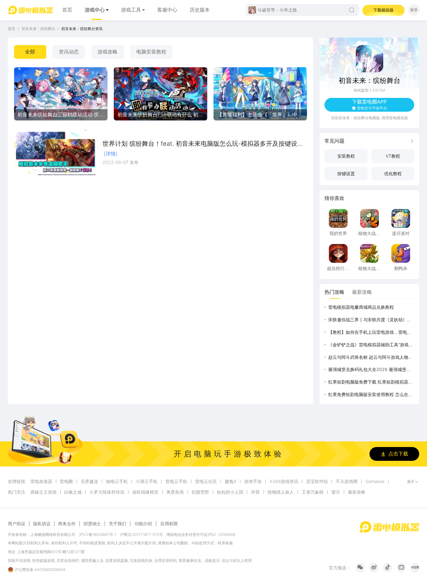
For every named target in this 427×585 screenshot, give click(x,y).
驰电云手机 (117, 481)
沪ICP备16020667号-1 (97, 534)
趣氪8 (230, 481)
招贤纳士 (92, 523)
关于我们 (117, 523)
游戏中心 (95, 10)
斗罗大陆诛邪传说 (106, 492)
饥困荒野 (200, 492)
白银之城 (73, 492)
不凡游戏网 (347, 481)
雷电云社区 (206, 481)
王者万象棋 (313, 492)
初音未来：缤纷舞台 (38, 28)
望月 (335, 492)
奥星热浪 (175, 492)
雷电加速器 (41, 481)
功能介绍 (143, 523)
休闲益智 (361, 90)
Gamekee (374, 481)
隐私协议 (42, 523)
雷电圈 (66, 481)
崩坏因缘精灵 (145, 492)
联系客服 (225, 543)
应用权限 (169, 523)
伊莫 (255, 492)
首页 (67, 10)
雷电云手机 (176, 481)
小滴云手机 (147, 481)
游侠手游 (253, 481)
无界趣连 (89, 481)
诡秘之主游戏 (43, 492)
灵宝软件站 (317, 481)
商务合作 (67, 523)
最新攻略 (356, 492)
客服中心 (167, 10)
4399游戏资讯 (283, 481)
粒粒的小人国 (230, 492)
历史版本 (200, 10)
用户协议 (16, 523)
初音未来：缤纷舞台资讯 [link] (82, 28)
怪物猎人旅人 (281, 492)
